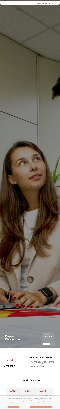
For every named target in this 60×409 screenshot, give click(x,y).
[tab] (11, 360)
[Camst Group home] (11, 3)
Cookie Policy (12, 405)
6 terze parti (11, 398)
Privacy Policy (9, 405)
